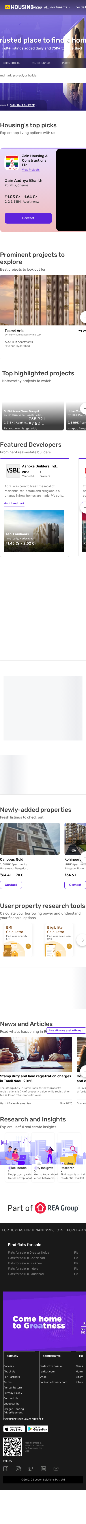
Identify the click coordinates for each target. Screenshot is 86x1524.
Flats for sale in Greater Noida (28, 1179)
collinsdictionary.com (53, 1308)
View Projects (30, 169)
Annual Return (13, 1313)
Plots (66, 63)
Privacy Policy (13, 1318)
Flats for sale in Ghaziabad (26, 1184)
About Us (9, 1297)
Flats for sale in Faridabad (26, 1200)
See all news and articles (66, 956)
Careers (9, 1292)
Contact (28, 218)
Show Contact (31, 720)
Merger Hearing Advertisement (14, 1336)
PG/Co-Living (41, 63)
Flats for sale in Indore (23, 1195)
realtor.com (47, 1297)
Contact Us (11, 1324)
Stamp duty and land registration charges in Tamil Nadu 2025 (35, 1004)
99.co (43, 1302)
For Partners (12, 1302)
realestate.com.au (51, 1292)
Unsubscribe (11, 1329)
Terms (7, 1308)
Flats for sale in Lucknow (25, 1189)
